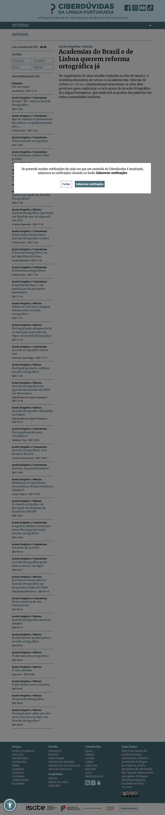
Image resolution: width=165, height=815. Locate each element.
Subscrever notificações (89, 184)
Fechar (66, 184)
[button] (10, 805)
